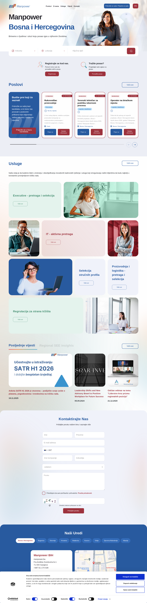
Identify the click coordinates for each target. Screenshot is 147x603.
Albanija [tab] (125, 540)
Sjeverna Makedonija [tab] (111, 540)
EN (135, 6)
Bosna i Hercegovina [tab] (25, 540)
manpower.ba (39, 559)
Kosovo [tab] (86, 540)
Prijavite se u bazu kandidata (24, 131)
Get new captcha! (49, 505)
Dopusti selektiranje (130, 583)
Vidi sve (130, 85)
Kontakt (77, 6)
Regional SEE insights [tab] (56, 345)
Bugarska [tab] (41, 540)
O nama (56, 6)
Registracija (52, 74)
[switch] (54, 599)
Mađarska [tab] (75, 540)
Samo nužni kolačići (130, 590)
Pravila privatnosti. (85, 493)
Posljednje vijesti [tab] (22, 345)
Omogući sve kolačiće (130, 577)
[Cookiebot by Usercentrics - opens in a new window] (13, 599)
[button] (134, 144)
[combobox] (45, 450)
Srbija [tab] (96, 540)
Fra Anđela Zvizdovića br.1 (45, 562)
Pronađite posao (97, 74)
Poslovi (49, 6)
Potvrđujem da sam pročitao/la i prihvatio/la (69, 493)
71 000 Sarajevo (41, 565)
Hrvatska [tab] (64, 540)
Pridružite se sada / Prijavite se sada (116, 6)
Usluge (63, 6)
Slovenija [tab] (53, 540)
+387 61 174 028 (41, 568)
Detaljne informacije (63, 132)
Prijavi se (50, 132)
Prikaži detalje (103, 599)
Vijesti (70, 6)
